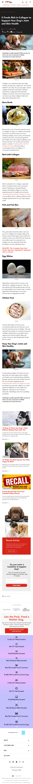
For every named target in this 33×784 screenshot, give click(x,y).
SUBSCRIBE (16, 585)
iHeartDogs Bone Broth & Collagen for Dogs (16, 194)
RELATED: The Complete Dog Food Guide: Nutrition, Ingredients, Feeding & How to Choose (16, 250)
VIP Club (13, 5)
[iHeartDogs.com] (8, 2)
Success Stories (25, 5)
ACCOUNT (7, 755)
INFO (5, 750)
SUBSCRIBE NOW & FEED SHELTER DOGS (16, 630)
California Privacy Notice (16, 767)
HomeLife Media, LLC (17, 778)
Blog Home (4, 12)
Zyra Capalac (6, 29)
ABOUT (6, 740)
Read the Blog (11, 551)
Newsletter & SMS (16, 770)
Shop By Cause (7, 5)
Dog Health (12, 12)
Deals (19, 5)
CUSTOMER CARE (9, 745)
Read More (5, 439)
